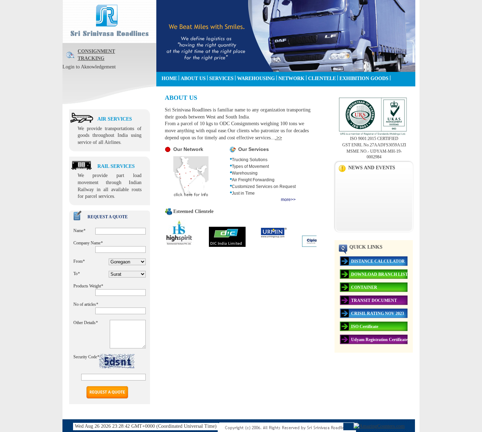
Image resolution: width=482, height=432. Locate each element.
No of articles (85, 304)
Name (79, 230)
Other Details (85, 322)
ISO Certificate (364, 326)
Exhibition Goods (363, 78)
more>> (288, 199)
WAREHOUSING (256, 78)
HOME (169, 78)
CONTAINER (364, 287)
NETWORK (291, 78)
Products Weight (88, 286)
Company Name (88, 243)
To (76, 273)
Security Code (86, 356)
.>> (278, 137)
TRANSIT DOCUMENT (374, 300)
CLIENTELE (322, 78)
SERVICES (221, 78)
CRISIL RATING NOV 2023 (377, 313)
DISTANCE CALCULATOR (378, 261)
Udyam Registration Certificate (379, 339)
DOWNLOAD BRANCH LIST (379, 274)
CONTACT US (177, 90)
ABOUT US (193, 78)
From (79, 261)
